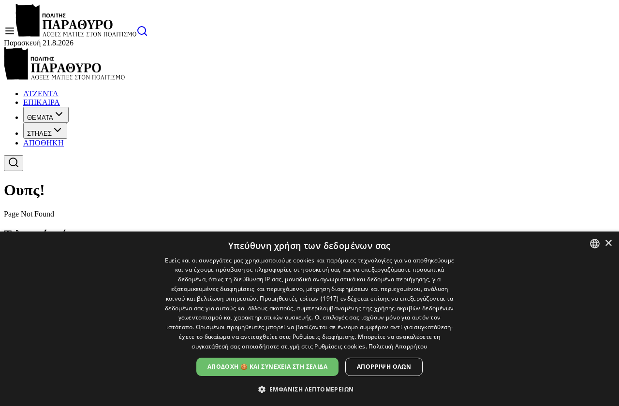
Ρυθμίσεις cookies (339, 346)
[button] (309, 388)
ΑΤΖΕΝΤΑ (41, 93)
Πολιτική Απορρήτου (397, 346)
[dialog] (309, 319)
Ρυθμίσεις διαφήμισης (324, 337)
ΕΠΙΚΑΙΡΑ (41, 102)
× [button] (608, 243)
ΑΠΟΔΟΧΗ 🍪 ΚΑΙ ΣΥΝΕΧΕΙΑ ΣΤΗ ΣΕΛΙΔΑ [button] (267, 366)
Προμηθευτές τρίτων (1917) (299, 298)
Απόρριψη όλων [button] (384, 366)
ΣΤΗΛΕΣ (39, 133)
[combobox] (595, 243)
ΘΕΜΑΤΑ (40, 117)
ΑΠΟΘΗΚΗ (43, 143)
